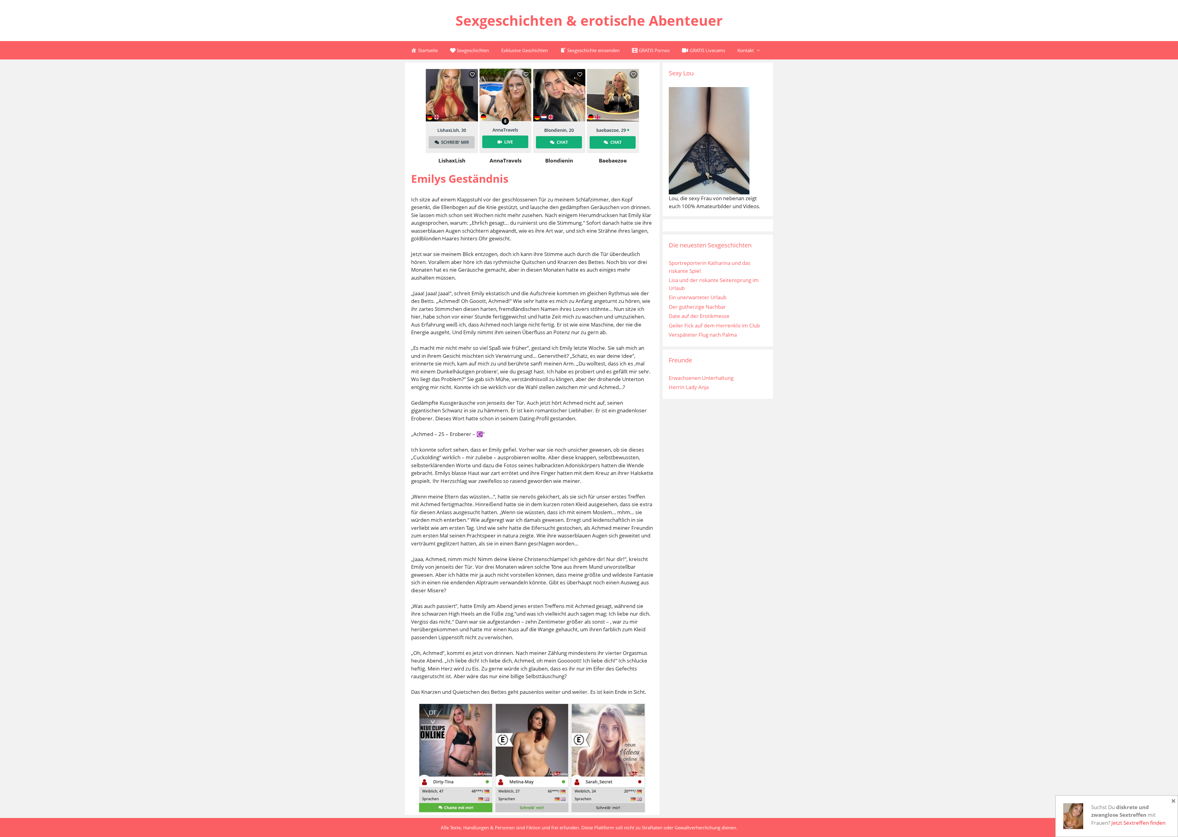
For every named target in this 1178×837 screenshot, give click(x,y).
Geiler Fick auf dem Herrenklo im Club (714, 325)
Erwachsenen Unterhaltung (701, 377)
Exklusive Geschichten (524, 50)
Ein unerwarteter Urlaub (697, 297)
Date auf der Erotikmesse (699, 315)
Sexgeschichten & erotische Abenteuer (589, 20)
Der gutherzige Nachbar (697, 306)
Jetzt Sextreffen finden (1138, 822)
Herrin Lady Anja (689, 387)
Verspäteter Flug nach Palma (703, 334)
